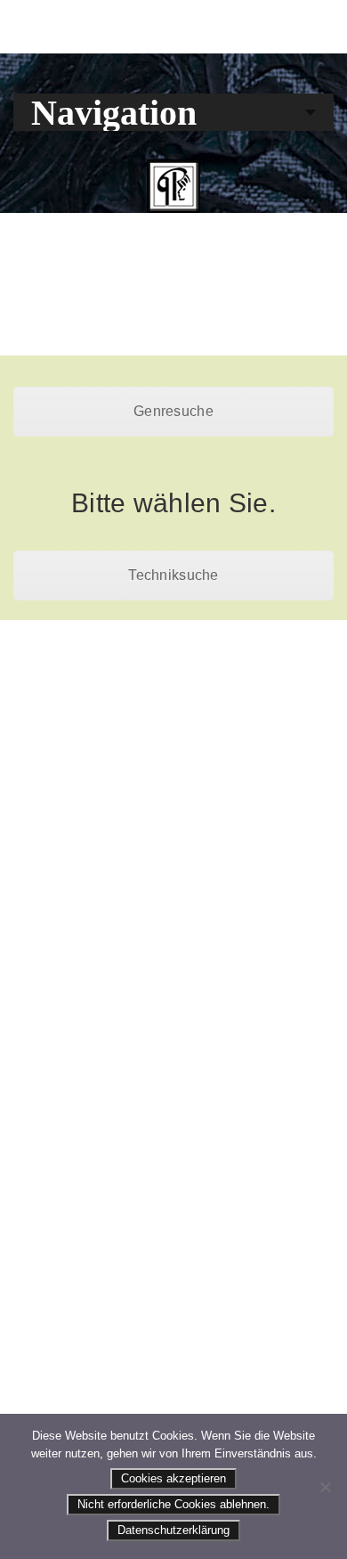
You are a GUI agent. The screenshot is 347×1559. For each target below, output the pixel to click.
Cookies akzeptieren (173, 1478)
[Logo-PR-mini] (173, 186)
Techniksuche (173, 575)
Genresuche (173, 411)
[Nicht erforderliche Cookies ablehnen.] (325, 1487)
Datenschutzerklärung (173, 1530)
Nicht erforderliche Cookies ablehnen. (173, 1504)
